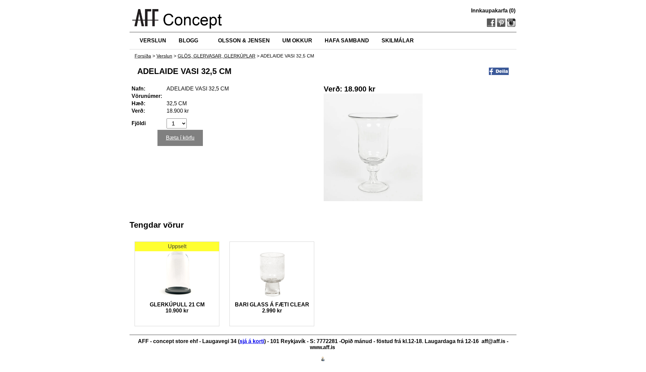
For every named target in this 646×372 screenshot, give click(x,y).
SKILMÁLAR (398, 40)
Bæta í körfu (180, 138)
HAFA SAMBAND (347, 40)
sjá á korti (252, 341)
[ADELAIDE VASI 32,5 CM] (373, 199)
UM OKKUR (297, 40)
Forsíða (143, 56)
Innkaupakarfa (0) (493, 10)
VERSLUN (153, 40)
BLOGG (188, 40)
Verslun (164, 56)
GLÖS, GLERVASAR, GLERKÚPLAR (216, 56)
